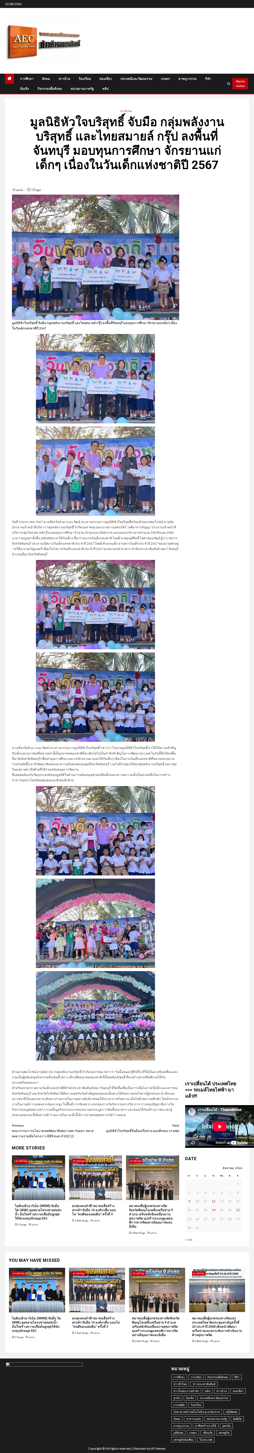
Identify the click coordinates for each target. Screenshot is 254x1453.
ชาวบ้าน (64, 79)
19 (213, 1210)
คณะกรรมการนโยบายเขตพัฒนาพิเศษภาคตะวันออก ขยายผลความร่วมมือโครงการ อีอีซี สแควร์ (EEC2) (52, 1130)
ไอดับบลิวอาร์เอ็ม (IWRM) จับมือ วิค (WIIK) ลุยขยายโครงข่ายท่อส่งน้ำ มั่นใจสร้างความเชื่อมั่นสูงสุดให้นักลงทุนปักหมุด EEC (36, 1324)
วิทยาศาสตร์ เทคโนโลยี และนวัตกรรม (196, 1411)
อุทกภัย (226, 1425)
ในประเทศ (205, 1439)
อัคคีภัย (237, 1418)
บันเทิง (24, 89)
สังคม (46, 79)
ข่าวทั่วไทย (126, 111)
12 (213, 1201)
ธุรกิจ (176, 1398)
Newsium (139, 1448)
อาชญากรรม (187, 79)
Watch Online (240, 84)
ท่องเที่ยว (105, 79)
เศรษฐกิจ (223, 1432)
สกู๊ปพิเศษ (231, 1411)
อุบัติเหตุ (178, 1432)
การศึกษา (27, 79)
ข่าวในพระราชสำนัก (186, 1391)
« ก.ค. (188, 1239)
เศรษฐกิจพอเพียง (183, 1439)
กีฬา (208, 79)
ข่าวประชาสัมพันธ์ (204, 1384)
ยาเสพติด (179, 1405)
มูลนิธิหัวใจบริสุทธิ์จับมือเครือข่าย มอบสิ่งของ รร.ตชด (142, 1128)
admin (20, 190)
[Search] (229, 84)
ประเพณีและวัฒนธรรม (136, 79)
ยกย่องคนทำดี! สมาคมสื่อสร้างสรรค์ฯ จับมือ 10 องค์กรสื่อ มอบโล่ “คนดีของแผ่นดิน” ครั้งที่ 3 (94, 1210)
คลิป (105, 89)
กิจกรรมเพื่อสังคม (50, 89)
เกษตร (165, 79)
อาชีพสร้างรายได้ (205, 1425)
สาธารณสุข (193, 1418)
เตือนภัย (208, 1432)
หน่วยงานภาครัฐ (82, 89)
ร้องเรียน (85, 79)
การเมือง (196, 1377)
